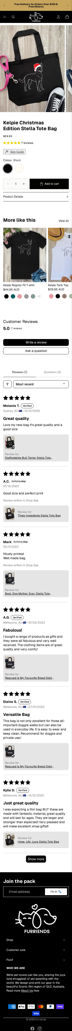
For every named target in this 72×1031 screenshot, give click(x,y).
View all (64, 221)
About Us (27, 990)
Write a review (36, 342)
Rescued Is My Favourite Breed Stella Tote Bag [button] (29, 678)
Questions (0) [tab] (52, 372)
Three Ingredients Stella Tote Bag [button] (39, 515)
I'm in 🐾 (56, 891)
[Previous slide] (4, 5)
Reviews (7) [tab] (19, 372)
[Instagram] (39, 1028)
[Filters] (7, 384)
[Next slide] (67, 5)
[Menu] (4, 17)
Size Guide (17, 151)
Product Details (13, 196)
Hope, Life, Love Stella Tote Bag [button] (38, 841)
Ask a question (36, 351)
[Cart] (67, 16)
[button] (12, 143)
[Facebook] (32, 1028)
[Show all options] (38, 296)
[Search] (13, 16)
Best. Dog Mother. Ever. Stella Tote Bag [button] (27, 593)
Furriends (40, 1019)
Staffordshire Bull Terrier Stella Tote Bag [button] (28, 458)
